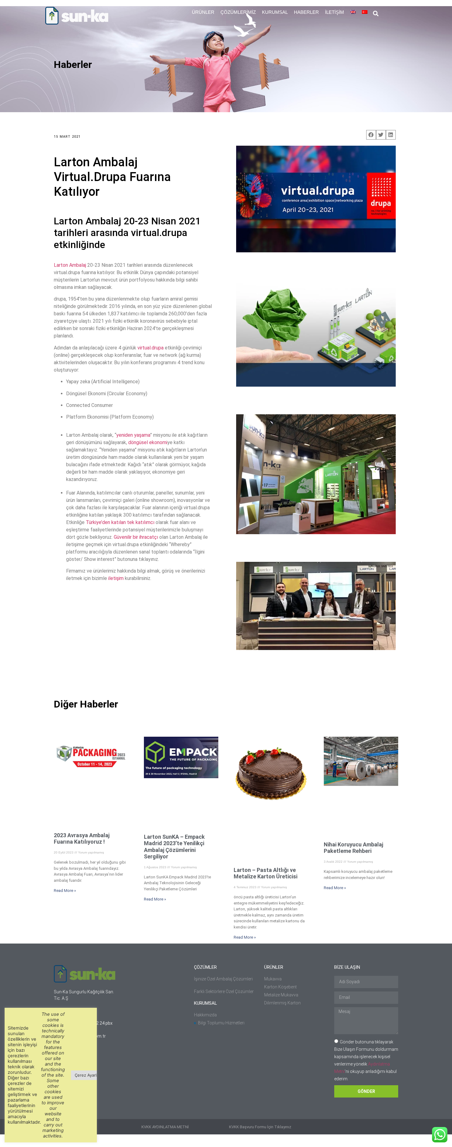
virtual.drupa (150, 348)
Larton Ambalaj (70, 265)
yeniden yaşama (133, 435)
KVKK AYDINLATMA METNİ (165, 1127)
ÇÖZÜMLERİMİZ (238, 12)
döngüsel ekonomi (147, 442)
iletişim (116, 578)
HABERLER (306, 12)
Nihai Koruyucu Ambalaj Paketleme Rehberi (353, 847)
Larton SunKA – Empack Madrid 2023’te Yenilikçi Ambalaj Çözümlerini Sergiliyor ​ (174, 847)
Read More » (65, 890)
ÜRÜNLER (203, 12)
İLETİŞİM (334, 12)
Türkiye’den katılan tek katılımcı (121, 522)
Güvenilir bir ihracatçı (136, 537)
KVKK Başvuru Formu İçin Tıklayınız (260, 1127)
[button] (376, 14)
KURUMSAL (275, 12)
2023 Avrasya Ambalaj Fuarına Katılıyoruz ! (81, 838)
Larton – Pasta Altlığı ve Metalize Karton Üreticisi (265, 873)
